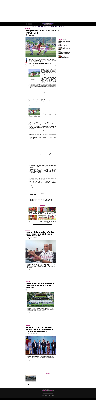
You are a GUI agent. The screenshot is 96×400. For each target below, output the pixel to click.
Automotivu (56, 26)
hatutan (29, 238)
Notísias (33, 26)
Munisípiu (45, 26)
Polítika (36, 26)
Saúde (42, 26)
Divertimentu (48, 26)
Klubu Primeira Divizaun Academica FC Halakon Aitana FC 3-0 (42, 63)
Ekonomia (39, 26)
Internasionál (60, 26)
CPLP (63, 26)
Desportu (52, 26)
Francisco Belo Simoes (31, 35)
